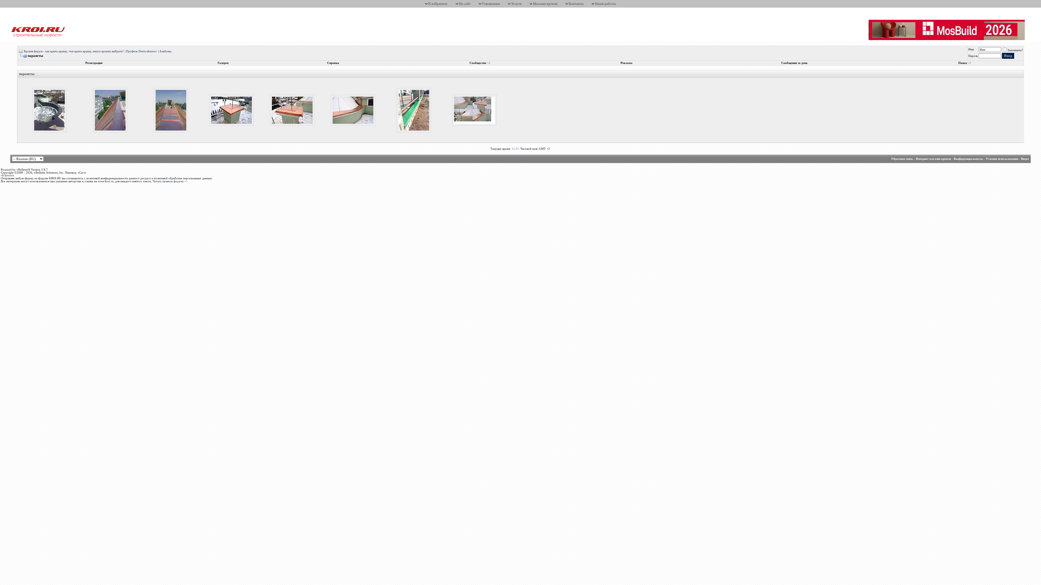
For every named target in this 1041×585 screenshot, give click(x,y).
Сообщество (478, 62)
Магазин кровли (545, 4)
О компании (491, 4)
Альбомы (165, 51)
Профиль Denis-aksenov (141, 51)
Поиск (962, 62)
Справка (333, 62)
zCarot (82, 172)
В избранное (438, 4)
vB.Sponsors (7, 175)
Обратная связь (902, 158)
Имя (971, 49)
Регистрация (93, 62)
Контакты (576, 4)
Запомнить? (1015, 50)
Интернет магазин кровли (933, 158)
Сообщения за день (794, 62)
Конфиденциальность (968, 158)
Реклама (626, 62)
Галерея (223, 62)
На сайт (465, 4)
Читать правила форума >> (170, 181)
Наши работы (605, 4)
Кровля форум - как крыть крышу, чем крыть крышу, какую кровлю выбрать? (74, 51)
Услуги (516, 4)
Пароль (973, 55)
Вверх (1025, 158)
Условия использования (1002, 158)
